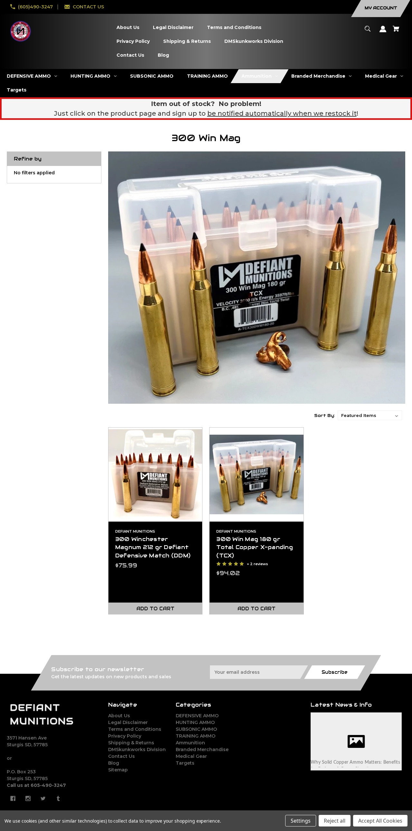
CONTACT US (88, 7)
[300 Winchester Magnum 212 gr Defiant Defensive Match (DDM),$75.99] (155, 475)
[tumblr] (58, 798)
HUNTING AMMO (195, 722)
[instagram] (28, 798)
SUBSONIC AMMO (196, 729)
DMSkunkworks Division (137, 749)
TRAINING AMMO (195, 736)
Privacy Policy (124, 736)
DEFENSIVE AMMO (197, 716)
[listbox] (370, 415)
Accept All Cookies (380, 820)
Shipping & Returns (131, 743)
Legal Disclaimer (128, 722)
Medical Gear (191, 756)
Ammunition (190, 743)
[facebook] (12, 798)
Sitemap (118, 770)
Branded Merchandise (202, 749)
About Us (119, 716)
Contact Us (121, 756)
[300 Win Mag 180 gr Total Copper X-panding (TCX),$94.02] (257, 475)
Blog (113, 763)
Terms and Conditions (134, 729)
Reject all (334, 820)
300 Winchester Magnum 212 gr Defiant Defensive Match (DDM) (153, 547)
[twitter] (43, 798)
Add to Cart (155, 609)
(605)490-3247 (35, 7)
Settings (301, 820)
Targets (185, 763)
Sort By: (324, 415)
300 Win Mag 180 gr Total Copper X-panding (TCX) (254, 547)
